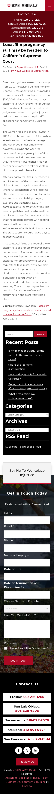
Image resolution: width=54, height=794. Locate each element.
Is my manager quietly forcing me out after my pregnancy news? (26, 355)
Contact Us (25, 14)
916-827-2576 (34, 27)
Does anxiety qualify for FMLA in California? (27, 376)
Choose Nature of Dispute (21, 601)
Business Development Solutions (25, 781)
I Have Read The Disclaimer (28, 648)
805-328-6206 (37, 23)
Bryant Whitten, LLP (27, 67)
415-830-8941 (35, 35)
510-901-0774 (32, 31)
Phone (8, 540)
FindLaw (27, 786)
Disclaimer (10, 643)
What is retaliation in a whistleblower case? (21, 396)
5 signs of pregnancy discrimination (20, 366)
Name (8, 512)
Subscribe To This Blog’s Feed (23, 446)
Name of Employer (16, 555)
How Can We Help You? (20, 615)
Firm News (15, 71)
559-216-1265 (32, 19)
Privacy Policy (39, 777)
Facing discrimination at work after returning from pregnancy (27, 386)
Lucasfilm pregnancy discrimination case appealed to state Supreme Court (27, 310)
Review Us (27, 761)
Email (9, 526)
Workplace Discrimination (35, 71)
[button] (49, 5)
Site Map (24, 777)
